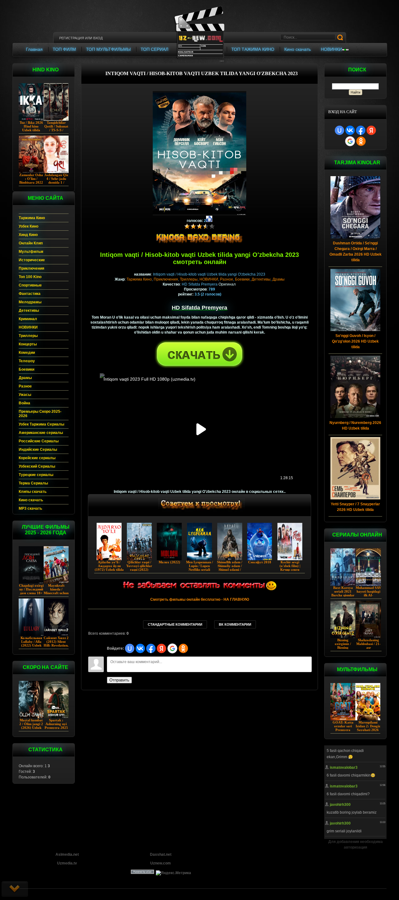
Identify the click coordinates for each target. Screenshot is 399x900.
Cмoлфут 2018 (259, 562)
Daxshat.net (160, 854)
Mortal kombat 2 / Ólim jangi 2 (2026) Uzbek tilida (31, 725)
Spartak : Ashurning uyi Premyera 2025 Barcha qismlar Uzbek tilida (56, 727)
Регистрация (71, 38)
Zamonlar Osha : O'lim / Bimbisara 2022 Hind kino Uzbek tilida (31, 182)
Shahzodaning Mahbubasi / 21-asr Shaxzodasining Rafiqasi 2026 (368, 647)
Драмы (278, 279)
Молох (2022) (169, 562)
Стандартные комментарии (175, 624)
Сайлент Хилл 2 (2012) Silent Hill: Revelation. (56, 641)
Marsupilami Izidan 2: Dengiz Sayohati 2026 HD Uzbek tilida (368, 727)
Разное (226, 279)
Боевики (242, 279)
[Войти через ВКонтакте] (350, 130)
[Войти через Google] (350, 141)
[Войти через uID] (339, 130)
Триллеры (189, 279)
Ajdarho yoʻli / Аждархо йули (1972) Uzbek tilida (109, 565)
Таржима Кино (139, 279)
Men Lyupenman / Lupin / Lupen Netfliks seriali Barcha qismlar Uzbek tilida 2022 (199, 569)
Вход (98, 38)
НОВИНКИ (209, 279)
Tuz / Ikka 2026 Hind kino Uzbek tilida (31, 126)
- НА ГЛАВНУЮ (199, 599)
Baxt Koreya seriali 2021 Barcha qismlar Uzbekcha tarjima (342, 595)
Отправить (119, 680)
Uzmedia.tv (67, 863)
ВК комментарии (235, 624)
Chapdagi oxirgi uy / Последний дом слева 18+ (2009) (31, 591)
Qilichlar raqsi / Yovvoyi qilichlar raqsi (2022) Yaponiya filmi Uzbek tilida (139, 569)
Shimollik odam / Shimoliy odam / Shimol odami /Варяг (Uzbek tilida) (229, 569)
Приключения (166, 279)
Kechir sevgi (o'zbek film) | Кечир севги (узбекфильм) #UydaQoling (289, 569)
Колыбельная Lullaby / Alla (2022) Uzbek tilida (31, 643)
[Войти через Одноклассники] (361, 141)
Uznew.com (160, 863)
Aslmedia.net (67, 854)
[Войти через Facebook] (360, 130)
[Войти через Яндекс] (371, 130)
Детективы (261, 279)
